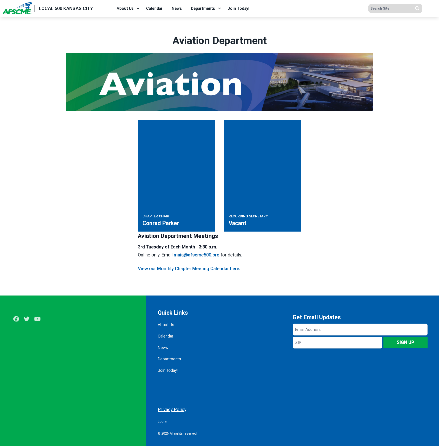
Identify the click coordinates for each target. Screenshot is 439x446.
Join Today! (238, 8)
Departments (203, 8)
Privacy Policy (172, 409)
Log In (162, 421)
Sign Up (405, 342)
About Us (125, 8)
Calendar (154, 8)
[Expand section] (138, 8)
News (177, 8)
